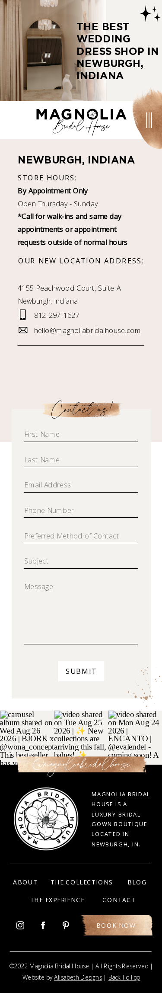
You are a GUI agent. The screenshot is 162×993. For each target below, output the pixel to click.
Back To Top (124, 977)
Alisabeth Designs (78, 977)
